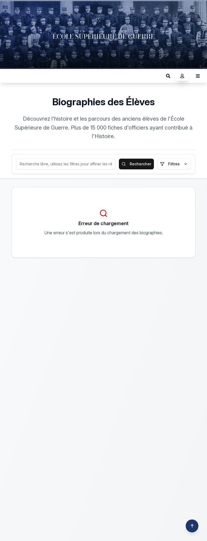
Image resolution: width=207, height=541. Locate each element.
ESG (9, 76)
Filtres (174, 164)
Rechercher (140, 164)
